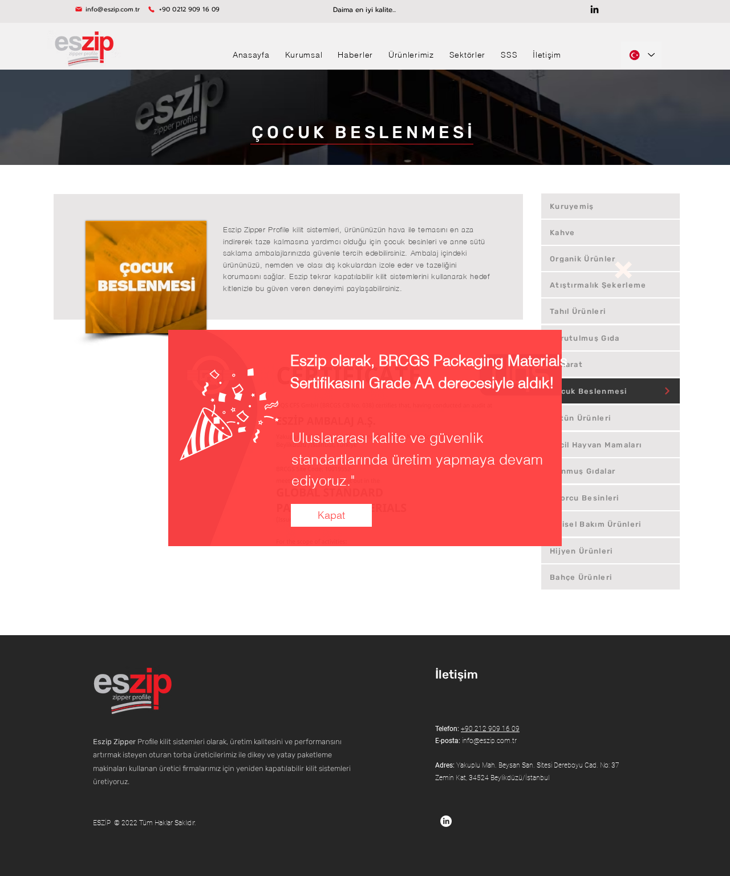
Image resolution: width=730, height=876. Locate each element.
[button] (623, 269)
